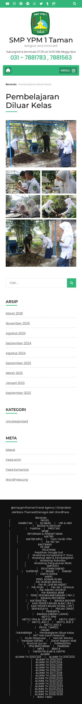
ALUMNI (45, 654)
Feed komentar (17, 469)
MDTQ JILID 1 (67, 619)
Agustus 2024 (16, 353)
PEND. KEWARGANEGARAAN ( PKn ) (53, 595)
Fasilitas (35, 528)
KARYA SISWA (48, 574)
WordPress (62, 512)
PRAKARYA (52, 611)
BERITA (56, 649)
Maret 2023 (14, 373)
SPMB (45, 531)
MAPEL (49, 576)
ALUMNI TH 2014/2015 (48, 665)
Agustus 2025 (16, 333)
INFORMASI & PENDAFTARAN (45, 534)
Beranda (41, 518)
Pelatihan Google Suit (49, 552)
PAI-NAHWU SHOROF (53, 590)
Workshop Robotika (52, 560)
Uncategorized (17, 421)
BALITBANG (45, 544)
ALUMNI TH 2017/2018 (48, 673)
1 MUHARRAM (24, 633)
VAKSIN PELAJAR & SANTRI (49, 651)
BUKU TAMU (45, 697)
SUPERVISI (32, 571)
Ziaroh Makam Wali (63, 641)
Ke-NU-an (52, 542)
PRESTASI (54, 528)
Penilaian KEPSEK (32, 641)
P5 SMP (45, 547)
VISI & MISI (65, 523)
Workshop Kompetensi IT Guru (53, 555)
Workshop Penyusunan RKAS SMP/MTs (53, 564)
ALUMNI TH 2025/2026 (49, 694)
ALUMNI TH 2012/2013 (49, 659)
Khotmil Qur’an (37, 643)
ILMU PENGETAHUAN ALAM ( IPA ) (52, 603)
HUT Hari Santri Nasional (48, 635)
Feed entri (13, 460)
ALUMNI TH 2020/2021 (49, 681)
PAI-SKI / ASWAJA (62, 587)
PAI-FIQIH (37, 587)
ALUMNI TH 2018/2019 (48, 675)
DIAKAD (67, 571)
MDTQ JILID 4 (52, 625)
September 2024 (18, 343)
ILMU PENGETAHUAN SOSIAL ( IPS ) (52, 606)
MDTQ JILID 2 (40, 622)
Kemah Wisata (63, 638)
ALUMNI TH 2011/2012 (62, 657)
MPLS (41, 649)
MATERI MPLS (34, 539)
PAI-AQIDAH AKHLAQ (49, 582)
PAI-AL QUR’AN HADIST (53, 585)
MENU (65, 70)
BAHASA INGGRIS (65, 601)
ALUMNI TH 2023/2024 (49, 689)
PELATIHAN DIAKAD (52, 568)
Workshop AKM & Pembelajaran (53, 558)
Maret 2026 (14, 313)
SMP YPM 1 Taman (41, 40)
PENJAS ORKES (65, 609)
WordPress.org (17, 479)
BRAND (50, 571)
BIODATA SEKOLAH (49, 526)
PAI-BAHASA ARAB (53, 593)
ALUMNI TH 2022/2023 (49, 686)
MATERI (48, 536)
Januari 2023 (15, 383)
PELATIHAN (48, 550)
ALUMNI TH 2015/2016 (48, 667)
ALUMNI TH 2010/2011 (28, 657)
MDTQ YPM (49, 617)
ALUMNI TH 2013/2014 (48, 662)
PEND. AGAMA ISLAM (49, 579)
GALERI (45, 630)
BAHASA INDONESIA (53, 598)
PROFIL (45, 520)
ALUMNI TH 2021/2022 (49, 683)
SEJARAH (45, 523)
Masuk (10, 450)
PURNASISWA (63, 643)
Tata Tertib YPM (61, 539)
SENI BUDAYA (40, 609)
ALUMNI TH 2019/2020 (49, 678)
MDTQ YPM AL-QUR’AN (36, 619)
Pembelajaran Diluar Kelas (57, 633)
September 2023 (18, 363)
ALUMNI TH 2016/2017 (48, 670)
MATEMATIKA (38, 601)
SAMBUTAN (25, 523)
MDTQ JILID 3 (65, 622)
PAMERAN (63, 646)
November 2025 (18, 323)
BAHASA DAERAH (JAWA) (52, 614)
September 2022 (18, 393)
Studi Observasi (35, 638)
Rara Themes (26, 512)
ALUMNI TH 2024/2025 (49, 691)
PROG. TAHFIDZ (49, 627)
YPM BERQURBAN (39, 646)
